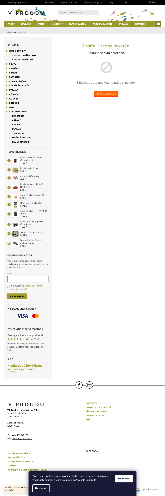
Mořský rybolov (21, 137)
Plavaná (16, 129)
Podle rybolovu (18, 111)
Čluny (12, 107)
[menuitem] (11, 24)
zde (94, 480)
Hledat (103, 13)
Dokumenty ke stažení (98, 407)
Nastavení (41, 488)
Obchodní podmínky (18, 453)
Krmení (13, 72)
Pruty (12, 64)
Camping (14, 98)
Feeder (16, 124)
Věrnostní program (92, 2)
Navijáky (14, 68)
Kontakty (49, 2)
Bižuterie (14, 94)
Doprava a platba (68, 2)
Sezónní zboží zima (22, 59)
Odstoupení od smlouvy (21, 461)
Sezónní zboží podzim (24, 55)
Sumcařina (18, 133)
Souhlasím (124, 478)
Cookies (11, 465)
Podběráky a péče (19, 85)
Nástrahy (14, 77)
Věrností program (96, 411)
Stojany (13, 90)
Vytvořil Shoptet (150, 489)
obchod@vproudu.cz (22, 438)
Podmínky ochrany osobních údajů (27, 470)
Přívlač (16, 120)
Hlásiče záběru (17, 81)
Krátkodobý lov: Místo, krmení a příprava (24, 367)
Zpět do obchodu (106, 93)
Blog (111, 2)
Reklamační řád (16, 457)
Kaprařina (18, 116)
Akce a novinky (17, 51)
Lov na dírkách (20, 142)
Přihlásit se (17, 296)
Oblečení (14, 103)
